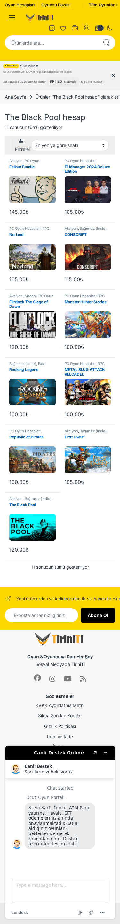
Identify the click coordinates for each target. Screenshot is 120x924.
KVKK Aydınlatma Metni (60, 705)
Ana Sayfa (15, 96)
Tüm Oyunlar (101, 4)
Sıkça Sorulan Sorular (60, 715)
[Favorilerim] (63, 28)
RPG (45, 228)
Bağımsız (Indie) (93, 228)
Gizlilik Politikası (60, 726)
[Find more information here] (60, 832)
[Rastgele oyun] (51, 28)
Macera (31, 296)
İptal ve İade (60, 736)
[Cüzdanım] (74, 28)
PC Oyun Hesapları (24, 163)
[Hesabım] (86, 28)
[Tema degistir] (109, 28)
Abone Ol (98, 615)
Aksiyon (16, 161)
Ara (106, 42)
